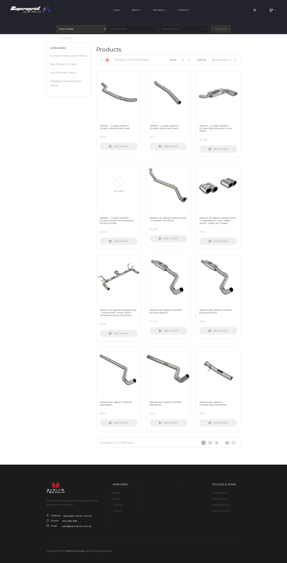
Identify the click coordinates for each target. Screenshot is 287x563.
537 (227, 442)
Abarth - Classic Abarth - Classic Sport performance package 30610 (117, 220)
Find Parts (221, 28)
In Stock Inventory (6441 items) (68, 55)
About (116, 498)
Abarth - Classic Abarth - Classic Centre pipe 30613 (115, 127)
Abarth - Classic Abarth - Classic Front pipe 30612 (165, 127)
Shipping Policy (220, 504)
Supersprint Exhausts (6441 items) (65, 83)
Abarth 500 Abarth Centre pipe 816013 (116, 403)
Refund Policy (219, 498)
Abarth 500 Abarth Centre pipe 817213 (166, 403)
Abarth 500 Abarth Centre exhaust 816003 (166, 311)
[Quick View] (100, 87)
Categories (58, 48)
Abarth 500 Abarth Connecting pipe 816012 (213, 403)
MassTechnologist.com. (78, 551)
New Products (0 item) (63, 64)
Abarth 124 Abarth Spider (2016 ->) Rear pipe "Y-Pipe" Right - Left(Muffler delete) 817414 (118, 313)
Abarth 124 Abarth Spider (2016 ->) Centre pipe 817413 (168, 219)
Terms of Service (221, 510)
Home (50, 38)
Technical (118, 504)
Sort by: (201, 59)
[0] (271, 10)
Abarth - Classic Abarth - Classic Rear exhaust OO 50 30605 (216, 128)
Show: (173, 59)
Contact (117, 510)
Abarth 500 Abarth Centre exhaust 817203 (215, 311)
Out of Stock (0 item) (63, 72)
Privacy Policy (219, 492)
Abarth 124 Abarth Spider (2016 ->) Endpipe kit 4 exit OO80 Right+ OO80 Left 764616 (217, 220)
